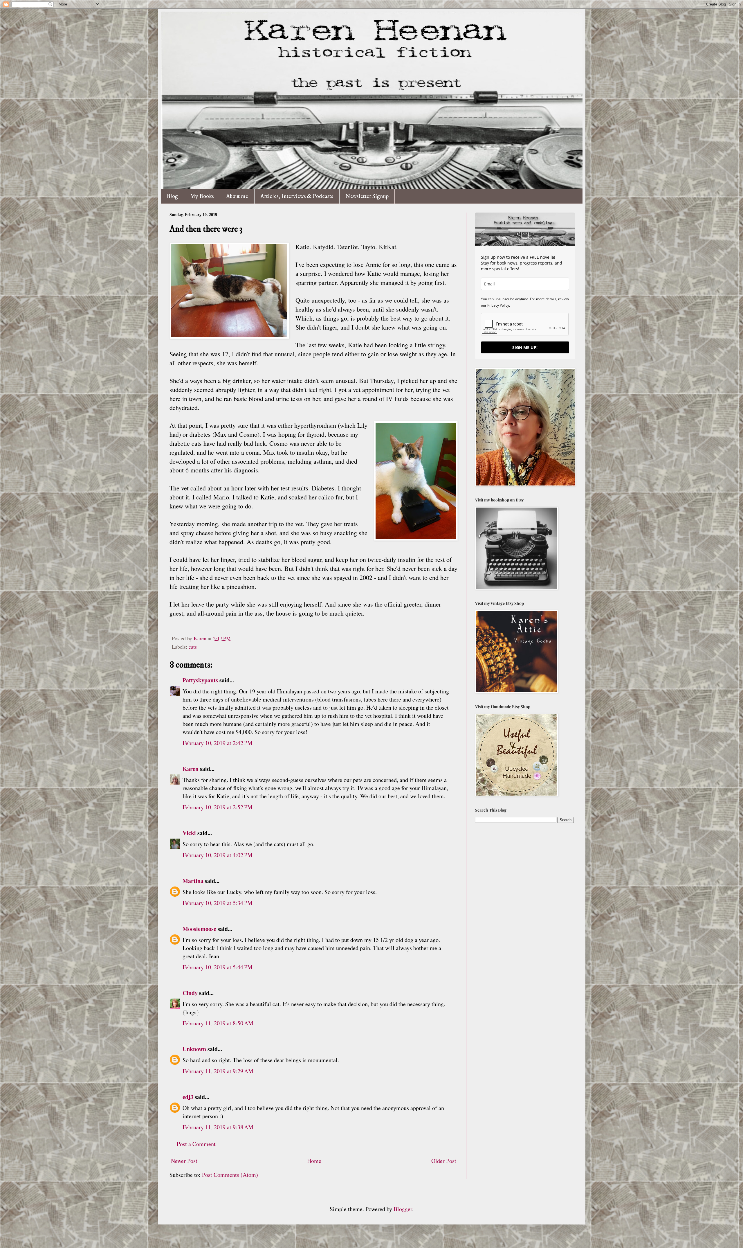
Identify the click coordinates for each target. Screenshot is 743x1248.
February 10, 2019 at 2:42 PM (218, 743)
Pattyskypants (200, 680)
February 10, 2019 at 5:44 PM (218, 967)
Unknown (194, 1049)
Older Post (443, 1161)
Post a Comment (196, 1144)
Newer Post (184, 1161)
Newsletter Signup (367, 196)
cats (193, 646)
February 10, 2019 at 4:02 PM (218, 855)
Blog (172, 196)
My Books (202, 196)
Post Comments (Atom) (230, 1175)
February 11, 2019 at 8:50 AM (218, 1023)
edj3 (188, 1097)
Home (314, 1161)
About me (237, 196)
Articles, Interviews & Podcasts (296, 196)
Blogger (403, 1209)
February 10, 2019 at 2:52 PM (218, 807)
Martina (193, 881)
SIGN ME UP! (525, 347)
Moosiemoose (199, 929)
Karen (191, 769)
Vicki (189, 833)
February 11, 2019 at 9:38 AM (218, 1127)
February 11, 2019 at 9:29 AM (218, 1071)
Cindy (191, 993)
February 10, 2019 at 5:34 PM (218, 903)
